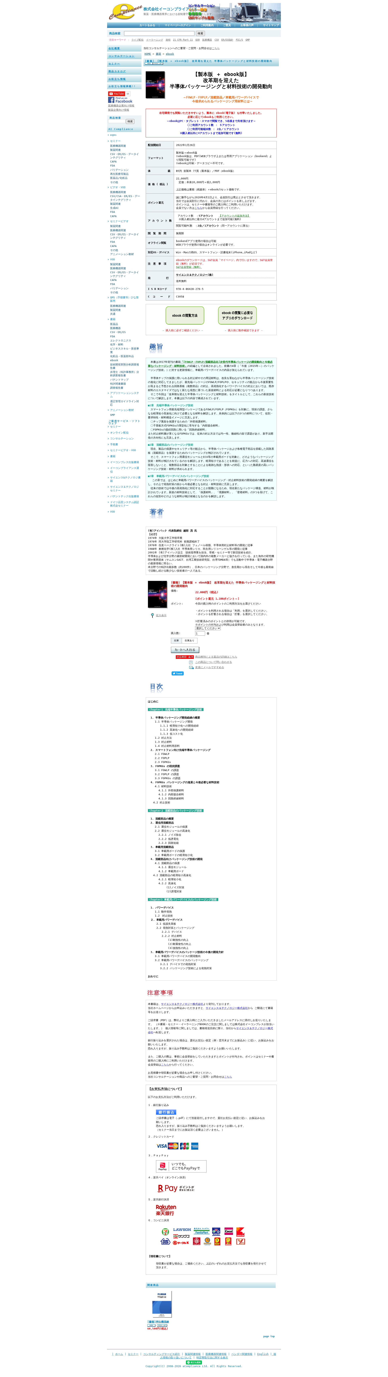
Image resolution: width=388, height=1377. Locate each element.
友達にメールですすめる (209, 667)
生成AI (114, 207)
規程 (168, 39)
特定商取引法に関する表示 (212, 1357)
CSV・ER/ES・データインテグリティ (124, 156)
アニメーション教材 (122, 254)
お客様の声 (247, 25)
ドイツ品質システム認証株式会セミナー (124, 504)
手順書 (114, 444)
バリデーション (119, 169)
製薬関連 (115, 149)
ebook (114, 360)
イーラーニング (154, 39)
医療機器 (207, 39)
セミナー (114, 63)
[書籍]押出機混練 (158, 1321)
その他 (114, 182)
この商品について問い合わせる (213, 662)
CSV (217, 39)
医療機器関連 (118, 145)
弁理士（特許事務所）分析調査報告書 (124, 373)
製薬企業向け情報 (118, 109)
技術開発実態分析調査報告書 (124, 366)
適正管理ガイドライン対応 (124, 403)
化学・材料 (116, 344)
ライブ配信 (137, 39)
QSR (197, 39)
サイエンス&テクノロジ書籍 (125, 479)
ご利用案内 (207, 25)
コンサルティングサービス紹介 (161, 1354)
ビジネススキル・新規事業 (124, 350)
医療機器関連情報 (216, 1354)
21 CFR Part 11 (183, 39)
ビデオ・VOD (117, 187)
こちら (216, 48)
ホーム (119, 1354)
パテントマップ (119, 379)
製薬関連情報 (193, 1354)
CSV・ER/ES (118, 332)
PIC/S (239, 39)
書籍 (112, 319)
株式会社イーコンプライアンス (170, 9)
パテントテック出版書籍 (124, 496)
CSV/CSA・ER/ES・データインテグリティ (125, 198)
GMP (248, 39)
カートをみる (147, 25)
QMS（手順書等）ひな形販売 (124, 299)
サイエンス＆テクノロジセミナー (124, 488)
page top (269, 1336)
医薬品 (114, 324)
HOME (147, 53)
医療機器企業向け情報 (121, 105)
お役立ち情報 (117, 79)
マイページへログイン (178, 25)
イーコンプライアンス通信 (124, 469)
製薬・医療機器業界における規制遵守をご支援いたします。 (178, 14)
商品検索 (114, 33)
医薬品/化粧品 (119, 177)
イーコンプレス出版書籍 (124, 462)
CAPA (113, 161)
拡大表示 (161, 615)
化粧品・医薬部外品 (122, 356)
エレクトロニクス (120, 340)
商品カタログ (117, 71)
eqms (113, 134)
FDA (112, 165)
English (263, 1354)
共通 (112, 313)
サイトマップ (271, 25)
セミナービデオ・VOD (123, 450)
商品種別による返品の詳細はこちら (216, 656)
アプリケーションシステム (124, 394)
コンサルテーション (122, 56)
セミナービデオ (119, 221)
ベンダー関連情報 (241, 1354)
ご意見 (227, 25)
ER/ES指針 (227, 39)
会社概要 (114, 48)
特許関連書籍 (118, 383)
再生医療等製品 (119, 173)
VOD (112, 259)
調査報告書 (116, 387)
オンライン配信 (119, 432)
